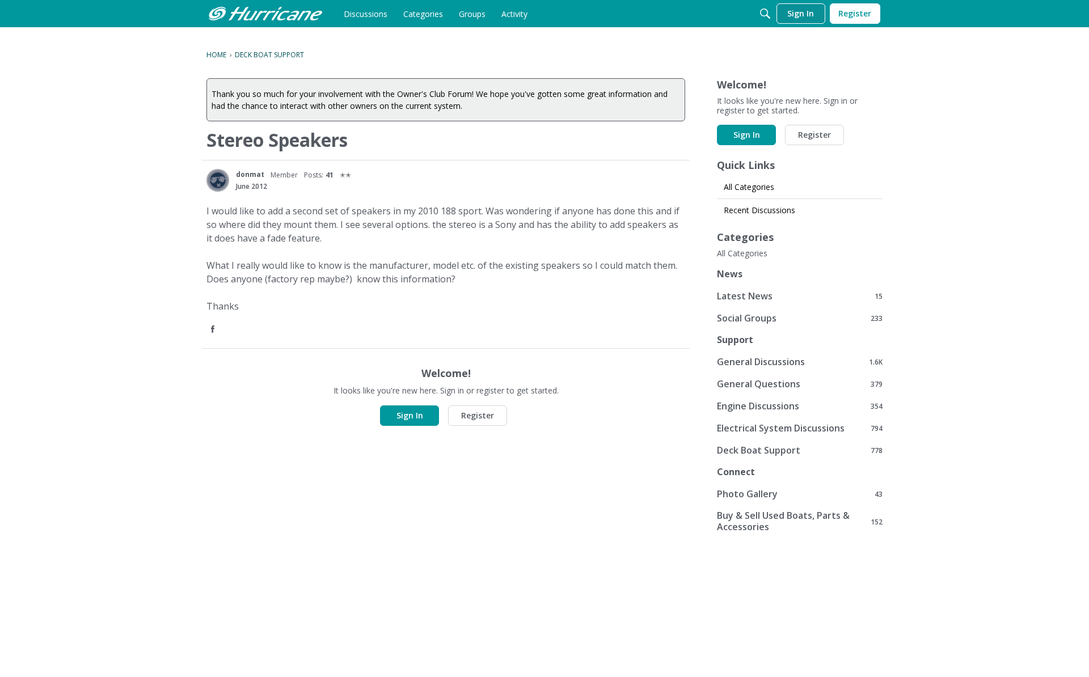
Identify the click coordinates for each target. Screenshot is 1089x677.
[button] (214, 329)
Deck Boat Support (800, 450)
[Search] (765, 13)
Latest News (800, 296)
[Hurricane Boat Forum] (265, 13)
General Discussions (800, 361)
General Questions (800, 384)
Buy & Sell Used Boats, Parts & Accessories (800, 521)
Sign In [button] (409, 415)
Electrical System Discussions (800, 428)
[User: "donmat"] (217, 180)
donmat (250, 174)
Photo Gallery (800, 494)
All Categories (749, 186)
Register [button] (477, 415)
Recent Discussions (759, 210)
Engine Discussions (800, 406)
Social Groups (800, 318)
